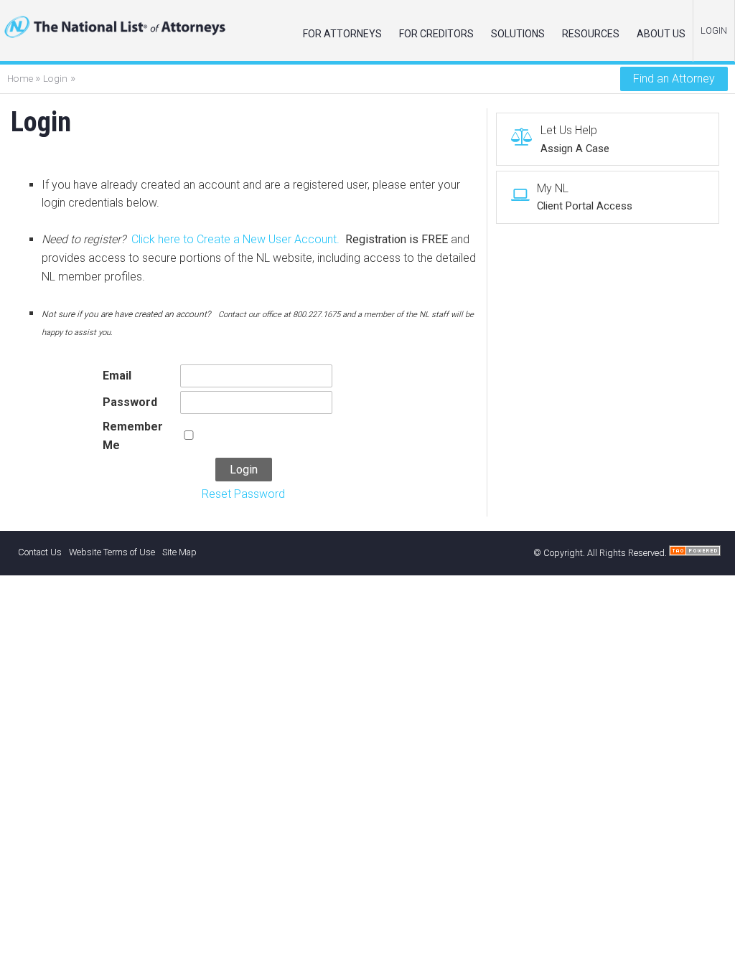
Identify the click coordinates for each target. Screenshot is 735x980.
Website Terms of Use (112, 552)
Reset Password (243, 494)
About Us (661, 33)
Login (55, 78)
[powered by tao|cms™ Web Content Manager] (695, 552)
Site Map (179, 552)
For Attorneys (342, 33)
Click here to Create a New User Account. (235, 239)
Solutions (518, 33)
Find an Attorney (674, 78)
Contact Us (40, 552)
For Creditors (436, 33)
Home (21, 78)
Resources (590, 33)
